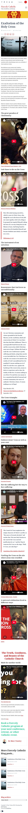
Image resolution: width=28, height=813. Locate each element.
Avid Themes (4, 806)
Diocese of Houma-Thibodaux (8, 208)
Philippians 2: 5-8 (8, 238)
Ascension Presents (6, 481)
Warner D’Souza (5, 284)
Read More (10, 764)
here (22, 715)
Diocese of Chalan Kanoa (7, 526)
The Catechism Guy (6, 701)
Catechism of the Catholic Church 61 (13, 551)
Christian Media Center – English (9, 596)
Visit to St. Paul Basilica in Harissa (13, 391)
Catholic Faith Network (6, 436)
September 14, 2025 (13, 761)
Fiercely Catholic (8, 7)
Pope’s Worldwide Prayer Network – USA (11, 166)
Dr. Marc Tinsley (18, 30)
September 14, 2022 (13, 784)
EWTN (2, 641)
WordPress (8, 808)
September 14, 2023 (6, 30)
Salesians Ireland (5, 328)
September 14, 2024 (13, 773)
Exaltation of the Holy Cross (16, 759)
